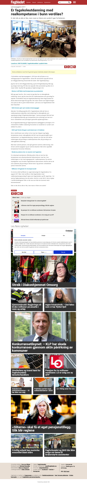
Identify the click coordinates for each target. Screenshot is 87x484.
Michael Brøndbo (25, 466)
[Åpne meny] (74, 2)
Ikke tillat (24, 252)
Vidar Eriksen (25, 469)
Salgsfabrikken (43, 468)
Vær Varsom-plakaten (61, 475)
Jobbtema (40, 2)
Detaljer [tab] (43, 235)
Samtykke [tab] (23, 235)
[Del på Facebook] (65, 66)
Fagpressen (28, 475)
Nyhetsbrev (47, 2)
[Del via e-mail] (71, 66)
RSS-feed (66, 471)
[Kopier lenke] (74, 66)
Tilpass (42, 252)
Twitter (51, 469)
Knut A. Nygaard (24, 468)
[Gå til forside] (18, 2)
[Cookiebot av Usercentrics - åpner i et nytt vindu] (67, 231)
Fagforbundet (42, 464)
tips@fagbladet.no (51, 466)
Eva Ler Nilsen (25, 464)
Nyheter (28, 2)
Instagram (36, 471)
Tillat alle (63, 252)
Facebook (45, 469)
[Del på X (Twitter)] (68, 66)
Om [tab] (64, 235)
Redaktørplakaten (48, 475)
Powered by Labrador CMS (43, 482)
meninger (13, 190)
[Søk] (69, 2)
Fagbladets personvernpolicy (31, 477)
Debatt (34, 2)
